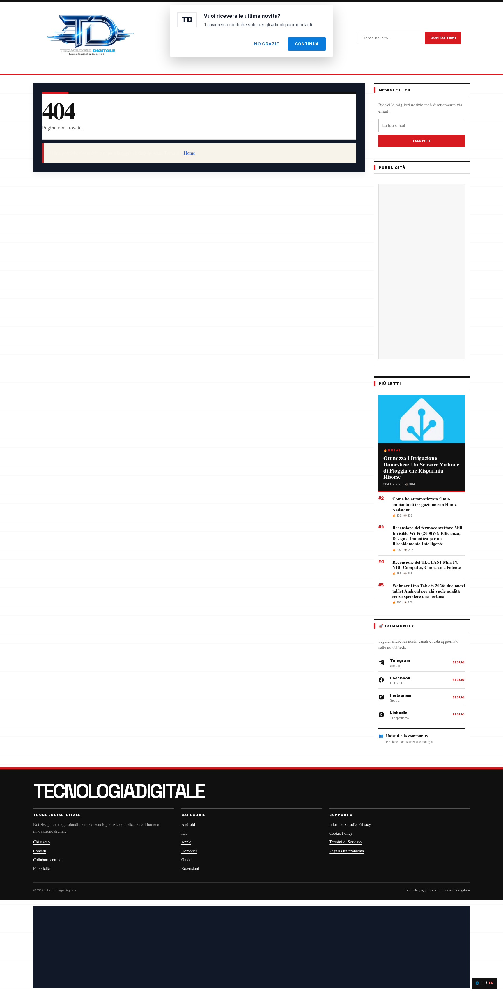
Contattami (443, 38)
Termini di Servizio (345, 842)
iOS (184, 833)
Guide (186, 859)
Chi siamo (41, 842)
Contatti (39, 851)
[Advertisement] (422, 271)
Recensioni (190, 868)
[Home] (90, 38)
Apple (186, 842)
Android (188, 824)
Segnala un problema (346, 851)
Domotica (189, 851)
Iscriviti (422, 140)
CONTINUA (307, 43)
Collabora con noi (48, 859)
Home (189, 153)
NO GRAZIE (266, 43)
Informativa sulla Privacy (350, 824)
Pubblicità (41, 868)
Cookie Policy (341, 833)
